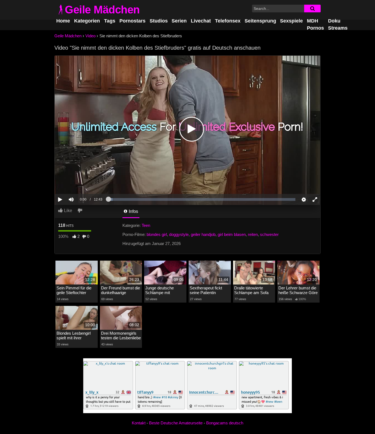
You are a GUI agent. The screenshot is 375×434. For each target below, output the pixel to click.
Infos (133, 211)
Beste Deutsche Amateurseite (176, 423)
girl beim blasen (232, 234)
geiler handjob (203, 234)
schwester (269, 234)
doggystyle (179, 234)
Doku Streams (338, 24)
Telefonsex (227, 21)
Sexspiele (291, 21)
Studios (159, 21)
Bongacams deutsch (224, 423)
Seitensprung (260, 21)
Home (63, 21)
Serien (179, 21)
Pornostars (132, 21)
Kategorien (87, 21)
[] (312, 8)
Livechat (201, 21)
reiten (253, 234)
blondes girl (157, 234)
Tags (109, 21)
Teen (146, 225)
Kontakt (138, 423)
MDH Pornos (315, 24)
